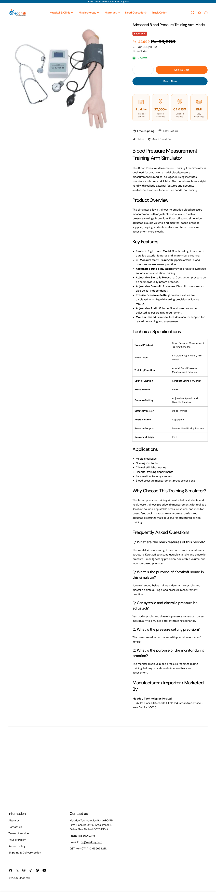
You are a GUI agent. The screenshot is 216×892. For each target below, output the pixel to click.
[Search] (192, 12)
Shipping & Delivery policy (24, 852)
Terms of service (18, 833)
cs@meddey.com (91, 842)
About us (14, 820)
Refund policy (16, 846)
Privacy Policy (17, 840)
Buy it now (170, 81)
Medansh (24, 878)
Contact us (15, 827)
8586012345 (87, 835)
